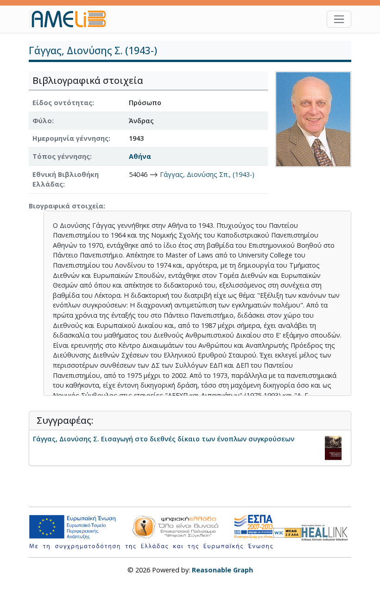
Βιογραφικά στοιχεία (66, 205)
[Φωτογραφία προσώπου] (313, 118)
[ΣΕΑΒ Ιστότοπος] (326, 531)
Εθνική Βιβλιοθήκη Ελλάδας (65, 179)
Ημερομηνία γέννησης (70, 138)
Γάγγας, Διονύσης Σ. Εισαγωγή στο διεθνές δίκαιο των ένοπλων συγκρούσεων (163, 438)
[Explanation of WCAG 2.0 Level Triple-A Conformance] (287, 532)
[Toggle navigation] (339, 19)
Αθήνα (140, 156)
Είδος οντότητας (62, 102)
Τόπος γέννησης (61, 156)
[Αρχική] (72, 19)
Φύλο (42, 120)
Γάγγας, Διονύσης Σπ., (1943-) (207, 174)
